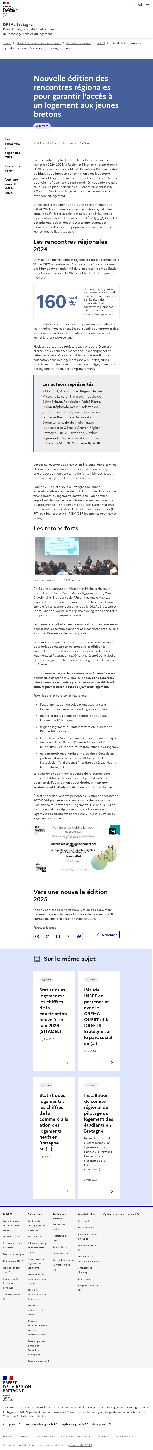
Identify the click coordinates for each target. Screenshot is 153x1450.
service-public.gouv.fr (39, 1424)
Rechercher (140, 4)
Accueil (7, 43)
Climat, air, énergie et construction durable (38, 1248)
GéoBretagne (60, 1247)
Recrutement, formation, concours (10, 1283)
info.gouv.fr (10, 1424)
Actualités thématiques (78, 43)
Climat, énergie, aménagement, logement (39, 43)
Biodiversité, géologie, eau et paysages (36, 1225)
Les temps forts (12, 168)
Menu (148, 4)
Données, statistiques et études (35, 1310)
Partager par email (68, 936)
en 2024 (101, 43)
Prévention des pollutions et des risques (37, 1279)
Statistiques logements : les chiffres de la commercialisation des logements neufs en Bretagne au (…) (53, 1122)
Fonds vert (83, 1221)
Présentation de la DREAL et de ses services (12, 1225)
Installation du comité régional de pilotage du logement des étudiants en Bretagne (98, 1113)
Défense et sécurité (38, 1361)
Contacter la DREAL (14, 1261)
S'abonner (109, 935)
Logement (42, 126)
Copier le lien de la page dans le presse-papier (79, 936)
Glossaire (26, 1436)
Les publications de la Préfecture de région (63, 1265)
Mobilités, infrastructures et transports (37, 1294)
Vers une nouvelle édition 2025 (11, 186)
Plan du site (9, 1436)
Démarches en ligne (13, 1254)
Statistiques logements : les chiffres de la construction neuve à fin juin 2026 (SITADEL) (53, 1011)
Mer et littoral (35, 1236)
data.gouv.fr (100, 1424)
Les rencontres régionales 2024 (12, 148)
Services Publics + (12, 1236)
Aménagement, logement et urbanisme (36, 1263)
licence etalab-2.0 (78, 1445)
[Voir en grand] (76, 556)
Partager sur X (47, 936)
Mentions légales (46, 1436)
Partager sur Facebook (37, 936)
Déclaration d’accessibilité (75, 1436)
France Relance (86, 1227)
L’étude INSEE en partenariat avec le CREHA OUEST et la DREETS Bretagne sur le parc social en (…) (98, 1017)
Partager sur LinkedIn (58, 936)
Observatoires (60, 1253)
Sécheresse (84, 1279)
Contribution (103, 1436)
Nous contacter (124, 1436)
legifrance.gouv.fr (73, 1424)
